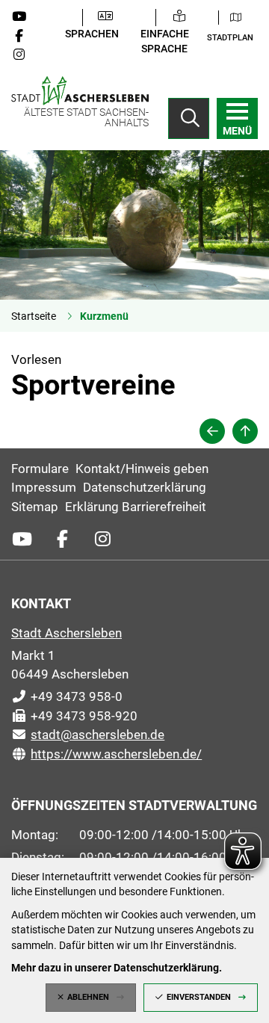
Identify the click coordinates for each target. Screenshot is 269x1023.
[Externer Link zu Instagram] (24, 54)
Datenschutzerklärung (144, 487)
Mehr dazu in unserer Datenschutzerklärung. (116, 968)
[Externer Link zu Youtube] (24, 16)
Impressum (43, 487)
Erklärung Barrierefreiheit (135, 506)
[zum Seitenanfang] (245, 431)
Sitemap (34, 506)
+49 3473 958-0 (67, 696)
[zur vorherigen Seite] (212, 431)
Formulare (40, 468)
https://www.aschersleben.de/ (106, 754)
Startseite (33, 316)
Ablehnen (88, 997)
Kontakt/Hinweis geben (141, 468)
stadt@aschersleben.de (87, 734)
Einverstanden (199, 997)
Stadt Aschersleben (66, 632)
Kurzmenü (104, 316)
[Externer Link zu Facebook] (24, 35)
